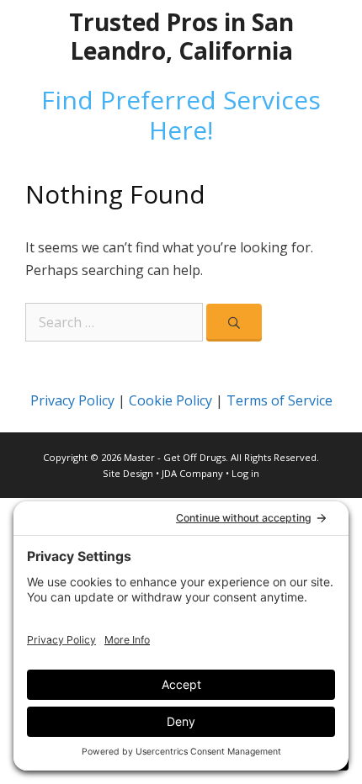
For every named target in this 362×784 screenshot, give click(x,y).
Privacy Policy (72, 400)
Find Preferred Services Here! (181, 114)
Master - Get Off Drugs (175, 457)
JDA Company (192, 473)
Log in (245, 473)
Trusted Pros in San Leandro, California (181, 36)
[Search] (234, 323)
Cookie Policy (170, 400)
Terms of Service (279, 400)
